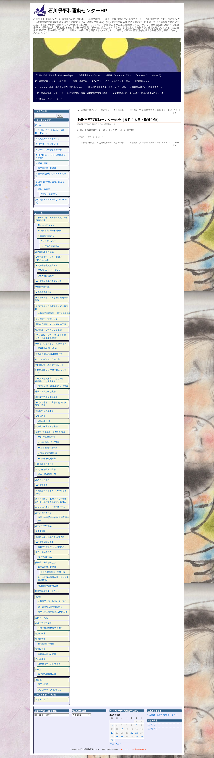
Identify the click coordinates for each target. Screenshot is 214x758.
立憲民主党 (40, 649)
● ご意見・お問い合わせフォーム (162, 715)
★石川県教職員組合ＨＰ (46, 265)
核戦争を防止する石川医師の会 (52, 547)
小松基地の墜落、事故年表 (53, 572)
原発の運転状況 (45, 557)
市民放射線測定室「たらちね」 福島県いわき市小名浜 (51, 380)
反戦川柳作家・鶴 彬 (47, 348)
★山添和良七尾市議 (47, 458)
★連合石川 (40, 416)
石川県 (38, 596)
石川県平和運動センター (91, 749)
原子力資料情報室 (43, 526)
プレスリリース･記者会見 (49, 690)
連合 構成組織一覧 (47, 474)
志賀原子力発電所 (49, 194)
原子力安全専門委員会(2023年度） (53, 612)
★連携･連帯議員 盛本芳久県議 (50, 432)
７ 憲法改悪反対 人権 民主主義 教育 (50, 175)
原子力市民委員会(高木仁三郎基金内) (53, 518)
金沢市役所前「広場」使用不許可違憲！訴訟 (87, 93)
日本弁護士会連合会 (44, 464)
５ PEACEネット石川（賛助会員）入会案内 (51, 156)
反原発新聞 (40, 531)
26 (122, 736)
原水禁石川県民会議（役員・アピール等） (106, 87)
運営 (89, 137)
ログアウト (152, 729)
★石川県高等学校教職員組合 (48, 281)
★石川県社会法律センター (47, 319)
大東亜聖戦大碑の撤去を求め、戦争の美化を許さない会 (137, 93)
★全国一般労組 (42, 286)
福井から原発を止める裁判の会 (49, 537)
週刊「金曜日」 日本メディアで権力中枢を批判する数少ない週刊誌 (50, 500)
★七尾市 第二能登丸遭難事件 (48, 354)
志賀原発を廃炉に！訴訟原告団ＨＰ (146, 87)
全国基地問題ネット (47, 236)
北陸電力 (39, 679)
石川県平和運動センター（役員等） (51, 81)
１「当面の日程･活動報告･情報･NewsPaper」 (50, 131)
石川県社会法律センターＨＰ (49, 93)
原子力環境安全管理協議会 (50, 607)
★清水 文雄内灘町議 (47, 453)
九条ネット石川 (42, 480)
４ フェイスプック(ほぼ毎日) (48, 149)
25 (117, 736)
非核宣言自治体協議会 (45, 391)
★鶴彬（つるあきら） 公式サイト (50, 343)
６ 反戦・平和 (41, 163)
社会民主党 (40, 639)
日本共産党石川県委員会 (49, 664)
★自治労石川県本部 (44, 411)
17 (112, 733)
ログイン (151, 725)
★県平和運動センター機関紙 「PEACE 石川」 (48, 258)
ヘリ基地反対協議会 (50, 246)
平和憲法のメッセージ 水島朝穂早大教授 (50, 492)
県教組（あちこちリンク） (50, 270)
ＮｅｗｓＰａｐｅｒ (47, 225)
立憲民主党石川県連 (47, 654)
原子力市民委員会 (43, 513)
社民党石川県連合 (46, 643)
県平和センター (110, 124)
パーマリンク (97, 137)
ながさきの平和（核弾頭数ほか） (50, 507)
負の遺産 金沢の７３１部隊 (48, 330)
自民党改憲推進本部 (47, 674)
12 (122, 729)
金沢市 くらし (41, 618)
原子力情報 (43, 684)
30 (141, 736)
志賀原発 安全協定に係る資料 (52, 601)
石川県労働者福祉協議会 (46, 426)
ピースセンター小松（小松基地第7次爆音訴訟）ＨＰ (59, 87)
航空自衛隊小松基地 (47, 168)
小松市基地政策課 (43, 623)
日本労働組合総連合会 (45, 469)
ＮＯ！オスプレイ (49, 241)
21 (131, 733)
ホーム (60, 99)
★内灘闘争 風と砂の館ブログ (49, 365)
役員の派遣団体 (79, 81)
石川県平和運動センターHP (77, 10)
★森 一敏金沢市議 (46, 436)
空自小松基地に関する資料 (50, 628)
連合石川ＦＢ (44, 421)
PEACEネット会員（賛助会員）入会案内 (110, 81)
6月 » (118, 743)
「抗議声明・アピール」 (89, 75)
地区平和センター (142, 81)
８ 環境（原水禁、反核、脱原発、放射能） (50, 183)
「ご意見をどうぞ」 (44, 99)
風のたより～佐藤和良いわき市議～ (54, 386)
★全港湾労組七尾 (43, 292)
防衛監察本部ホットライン (47, 591)
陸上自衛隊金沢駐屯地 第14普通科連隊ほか (53, 578)
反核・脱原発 (44, 189)
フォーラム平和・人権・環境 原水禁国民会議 (51, 219)
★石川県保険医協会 (44, 542)
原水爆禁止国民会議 (44, 252)
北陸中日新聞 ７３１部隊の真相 (50, 324)
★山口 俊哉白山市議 (47, 447)
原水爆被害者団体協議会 (46, 397)
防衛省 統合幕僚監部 (45, 562)
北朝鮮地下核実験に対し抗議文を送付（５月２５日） (101, 110)
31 (112, 740)
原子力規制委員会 (43, 552)
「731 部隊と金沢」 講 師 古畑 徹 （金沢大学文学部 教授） (50, 336)
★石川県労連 (41, 485)
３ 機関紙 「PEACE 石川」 (47, 144)
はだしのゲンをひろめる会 (47, 359)
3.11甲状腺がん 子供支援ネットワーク (50, 371)
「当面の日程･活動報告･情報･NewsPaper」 (55, 75)
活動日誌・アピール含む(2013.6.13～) (51, 201)
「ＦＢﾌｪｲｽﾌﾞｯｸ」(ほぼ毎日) (148, 75)
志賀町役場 (40, 633)
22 (136, 733)
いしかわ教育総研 (46, 275)
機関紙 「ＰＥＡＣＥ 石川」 (118, 75)
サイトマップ (41, 699)
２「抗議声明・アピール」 (47, 138)
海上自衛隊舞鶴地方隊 (48, 586)
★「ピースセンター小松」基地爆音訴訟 (51, 299)
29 (136, 736)
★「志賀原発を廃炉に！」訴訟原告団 (51, 307)
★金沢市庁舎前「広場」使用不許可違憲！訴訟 (51, 403)
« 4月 (112, 743)
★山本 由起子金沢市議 (48, 442)
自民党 (38, 669)
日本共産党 (40, 659)
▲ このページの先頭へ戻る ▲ (133, 749)
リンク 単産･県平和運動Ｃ (50, 230)
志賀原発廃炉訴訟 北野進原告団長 (54, 313)
